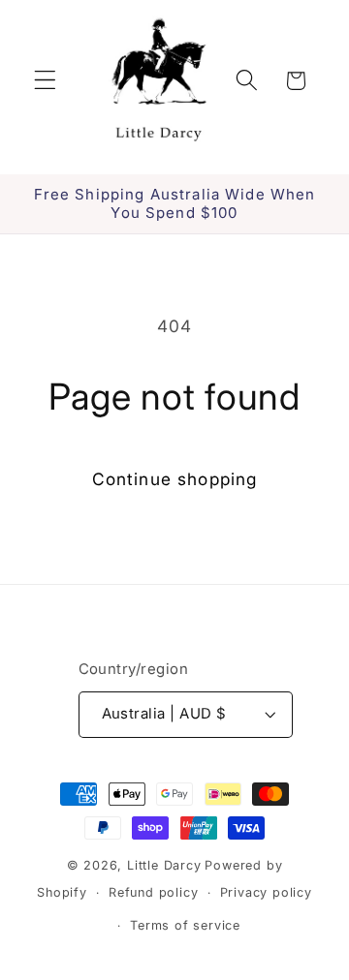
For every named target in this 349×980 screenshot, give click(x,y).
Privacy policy (266, 892)
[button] (45, 81)
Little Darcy (164, 865)
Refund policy (153, 892)
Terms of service (185, 925)
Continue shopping (175, 479)
